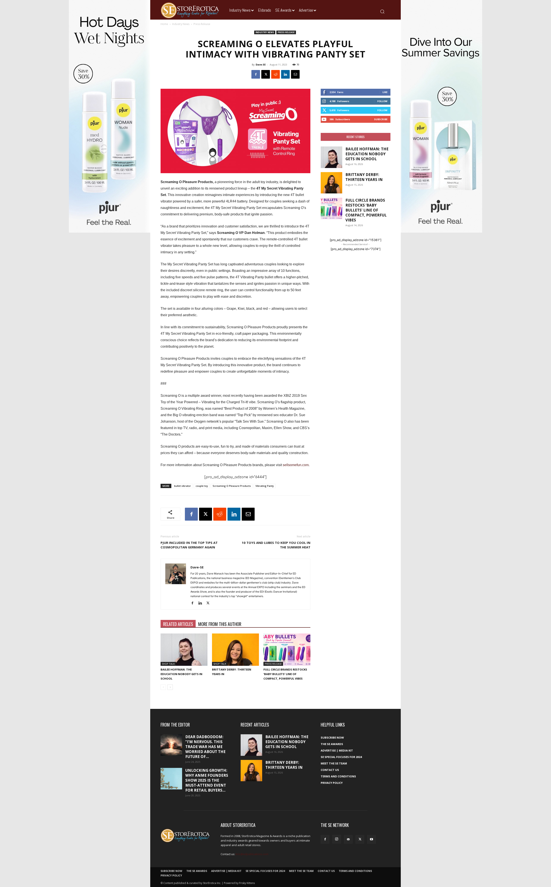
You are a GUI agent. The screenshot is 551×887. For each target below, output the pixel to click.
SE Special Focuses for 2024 (341, 757)
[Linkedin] (285, 74)
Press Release (286, 32)
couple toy (202, 485)
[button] (382, 11)
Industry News (180, 24)
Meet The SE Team (334, 763)
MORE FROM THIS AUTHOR (219, 624)
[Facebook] (255, 74)
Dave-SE (261, 64)
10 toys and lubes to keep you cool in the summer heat (276, 544)
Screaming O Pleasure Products (232, 485)
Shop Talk (168, 663)
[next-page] (170, 687)
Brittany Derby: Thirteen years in (364, 177)
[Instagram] (336, 839)
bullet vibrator (182, 485)
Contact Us (330, 770)
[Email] (295, 74)
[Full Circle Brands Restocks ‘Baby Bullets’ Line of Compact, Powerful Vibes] (286, 649)
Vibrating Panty (264, 485)
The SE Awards (332, 744)
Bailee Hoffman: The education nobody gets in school (181, 674)
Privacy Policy (332, 783)
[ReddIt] (275, 74)
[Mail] (348, 839)
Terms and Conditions (338, 776)
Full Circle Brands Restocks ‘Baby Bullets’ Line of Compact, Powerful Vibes (285, 674)
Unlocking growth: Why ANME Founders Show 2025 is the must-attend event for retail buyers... (206, 780)
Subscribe (380, 119)
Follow (382, 101)
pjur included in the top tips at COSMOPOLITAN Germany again (189, 544)
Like (384, 92)
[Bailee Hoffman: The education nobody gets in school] (184, 649)
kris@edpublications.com (252, 854)
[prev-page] (163, 687)
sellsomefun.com (296, 465)
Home (164, 24)
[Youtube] (371, 839)
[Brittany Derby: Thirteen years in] (235, 649)
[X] (265, 74)
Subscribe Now (332, 737)
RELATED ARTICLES (178, 624)
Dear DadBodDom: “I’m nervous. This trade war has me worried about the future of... (205, 746)
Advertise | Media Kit (337, 750)
